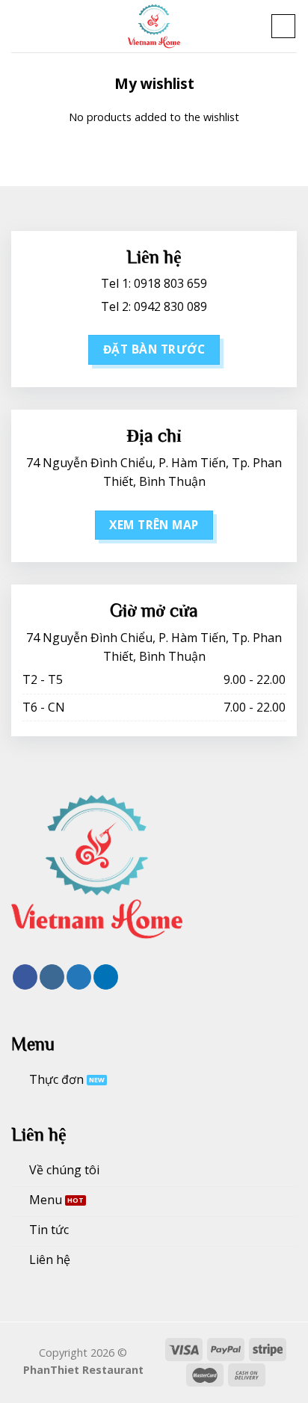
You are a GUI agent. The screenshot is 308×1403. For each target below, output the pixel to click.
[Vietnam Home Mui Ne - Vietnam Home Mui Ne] (154, 26)
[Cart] (283, 26)
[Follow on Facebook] (25, 977)
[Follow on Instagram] (52, 977)
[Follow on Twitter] (79, 977)
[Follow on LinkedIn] (105, 977)
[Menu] (20, 25)
